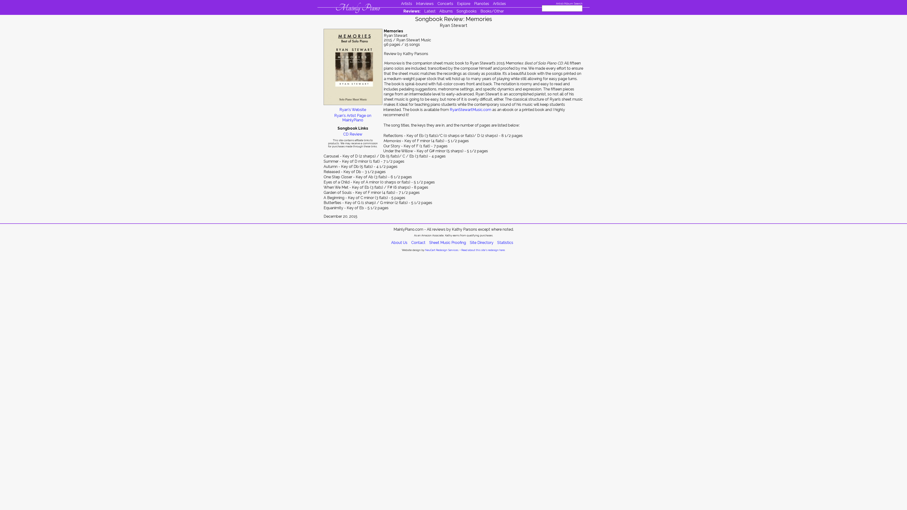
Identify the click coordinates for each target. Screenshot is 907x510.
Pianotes (481, 3)
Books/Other (492, 11)
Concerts (445, 3)
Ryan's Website (352, 109)
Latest (430, 11)
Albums (446, 11)
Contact (418, 242)
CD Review (352, 134)
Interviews (425, 3)
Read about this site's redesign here (483, 250)
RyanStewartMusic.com (470, 109)
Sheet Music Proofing (447, 242)
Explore (463, 3)
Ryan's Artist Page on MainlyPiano (352, 117)
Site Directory (481, 242)
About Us (399, 242)
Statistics (505, 242)
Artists (406, 3)
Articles (499, 3)
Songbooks (467, 11)
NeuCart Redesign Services (441, 250)
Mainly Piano (357, 8)
